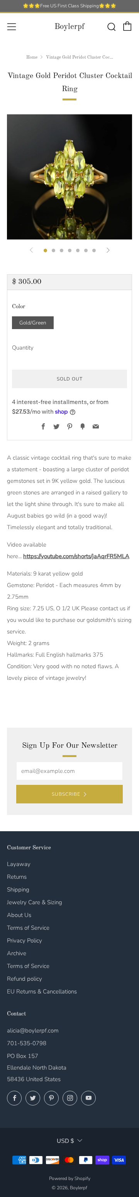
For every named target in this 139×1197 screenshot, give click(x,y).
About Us (19, 915)
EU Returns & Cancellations (42, 991)
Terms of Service (28, 928)
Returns (17, 877)
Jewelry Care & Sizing (34, 902)
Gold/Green (32, 322)
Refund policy (24, 979)
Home (31, 57)
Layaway (19, 864)
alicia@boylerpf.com (33, 1030)
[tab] (45, 250)
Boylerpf (69, 27)
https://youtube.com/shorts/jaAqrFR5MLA (76, 556)
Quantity (23, 347)
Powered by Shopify (69, 1178)
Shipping (18, 889)
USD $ (65, 1141)
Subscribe (66, 794)
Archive (16, 953)
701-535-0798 (26, 1043)
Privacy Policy (24, 940)
